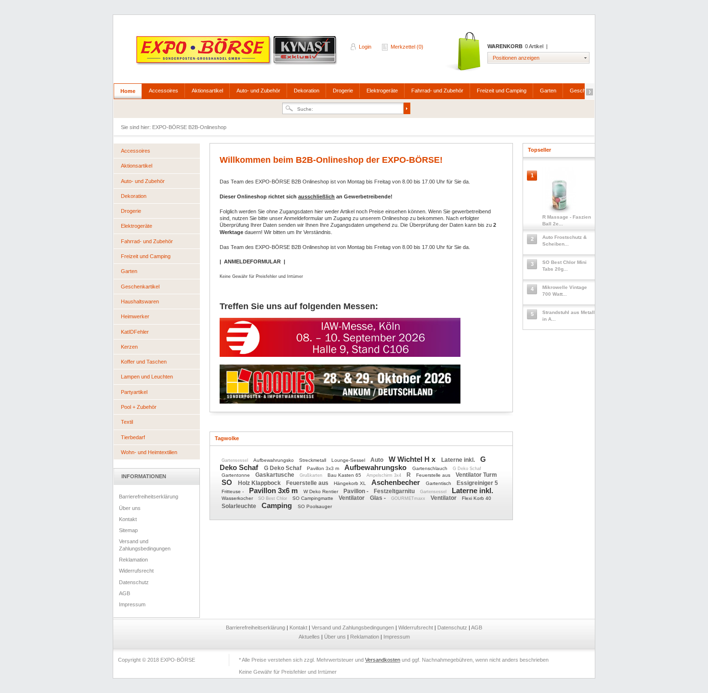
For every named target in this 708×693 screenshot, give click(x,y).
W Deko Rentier (321, 491)
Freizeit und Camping (501, 90)
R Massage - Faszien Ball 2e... (566, 220)
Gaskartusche (275, 474)
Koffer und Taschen (144, 362)
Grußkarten (312, 475)
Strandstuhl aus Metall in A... (568, 316)
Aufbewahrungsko (274, 460)
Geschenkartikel (140, 286)
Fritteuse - (233, 491)
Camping (278, 505)
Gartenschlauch (430, 468)
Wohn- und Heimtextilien (149, 452)
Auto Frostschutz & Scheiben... (564, 241)
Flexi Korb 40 (476, 498)
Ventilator (352, 498)
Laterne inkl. (458, 460)
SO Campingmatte (313, 498)
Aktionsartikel (207, 90)
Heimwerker (135, 316)
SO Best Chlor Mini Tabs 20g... (564, 266)
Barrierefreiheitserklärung (148, 496)
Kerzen (129, 347)
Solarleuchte (240, 506)
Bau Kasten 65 (345, 475)
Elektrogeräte (382, 90)
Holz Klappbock (260, 483)
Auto (377, 460)
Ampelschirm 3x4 (385, 475)
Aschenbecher (396, 482)
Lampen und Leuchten (147, 376)
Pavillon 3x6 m (274, 490)
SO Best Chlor (273, 498)
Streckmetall (313, 460)
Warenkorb (464, 52)
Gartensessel (235, 460)
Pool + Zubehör (139, 407)
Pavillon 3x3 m (324, 468)
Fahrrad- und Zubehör (437, 90)
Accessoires (163, 90)
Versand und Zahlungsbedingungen (144, 544)
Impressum (132, 604)
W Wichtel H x (413, 459)
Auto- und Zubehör (258, 90)
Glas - (378, 498)
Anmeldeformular (303, 218)
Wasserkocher (238, 498)
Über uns (130, 508)
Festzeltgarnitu (395, 491)
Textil (127, 422)
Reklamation (133, 559)
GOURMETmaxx (409, 498)
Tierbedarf (133, 437)
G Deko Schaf (283, 468)
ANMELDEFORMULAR (252, 261)
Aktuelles (310, 637)
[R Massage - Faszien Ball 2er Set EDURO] (559, 192)
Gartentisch (439, 483)
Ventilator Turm (476, 474)
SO (228, 482)
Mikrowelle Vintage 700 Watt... (564, 291)
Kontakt (128, 519)
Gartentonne (236, 475)
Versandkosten (382, 660)
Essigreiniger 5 (477, 483)
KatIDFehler (135, 332)
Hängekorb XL (350, 483)
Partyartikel (134, 392)
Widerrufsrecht (136, 571)
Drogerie (343, 90)
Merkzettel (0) (407, 47)
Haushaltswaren (140, 301)
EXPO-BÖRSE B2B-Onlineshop (237, 53)
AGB (124, 593)
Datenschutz (134, 582)
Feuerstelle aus (434, 475)
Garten (548, 90)
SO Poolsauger (315, 506)
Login (365, 47)
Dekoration (306, 90)
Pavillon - (356, 491)
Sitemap (128, 530)
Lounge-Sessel (349, 460)
